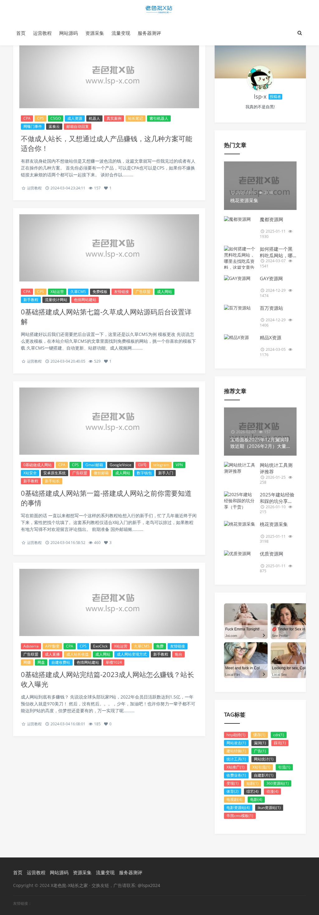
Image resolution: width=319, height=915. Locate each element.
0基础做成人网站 (37, 464)
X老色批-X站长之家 (70, 885)
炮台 (178, 654)
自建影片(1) (264, 775)
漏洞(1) (260, 742)
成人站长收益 (77, 654)
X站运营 (57, 291)
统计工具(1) (236, 759)
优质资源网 (271, 553)
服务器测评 (149, 33)
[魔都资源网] (239, 219)
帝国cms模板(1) (239, 815)
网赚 (27, 662)
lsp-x (260, 96)
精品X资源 (270, 337)
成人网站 (164, 291)
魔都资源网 (271, 219)
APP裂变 (52, 646)
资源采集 (94, 33)
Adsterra (31, 646)
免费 (160, 646)
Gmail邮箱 (94, 464)
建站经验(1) (236, 751)
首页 (21, 33)
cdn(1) (278, 734)
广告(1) (260, 751)
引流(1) (284, 767)
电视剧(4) (234, 799)
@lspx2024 (149, 885)
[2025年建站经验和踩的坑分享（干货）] (239, 500)
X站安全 (30, 473)
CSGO (55, 118)
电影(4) (256, 799)
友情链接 (121, 291)
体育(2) (232, 791)
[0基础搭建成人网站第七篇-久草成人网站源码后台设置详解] (109, 247)
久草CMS (78, 291)
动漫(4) (272, 791)
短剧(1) (252, 783)
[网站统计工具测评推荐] (239, 468)
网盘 (41, 662)
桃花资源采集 (274, 524)
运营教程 (42, 33)
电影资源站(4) (238, 807)
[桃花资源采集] (239, 524)
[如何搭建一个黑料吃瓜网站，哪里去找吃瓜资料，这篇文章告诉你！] (239, 261)
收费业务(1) (236, 775)
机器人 (94, 118)
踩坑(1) (280, 742)
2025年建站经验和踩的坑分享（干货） (277, 501)
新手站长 (52, 481)
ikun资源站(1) (269, 807)
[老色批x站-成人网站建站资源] (159, 10)
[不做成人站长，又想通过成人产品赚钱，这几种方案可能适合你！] (109, 74)
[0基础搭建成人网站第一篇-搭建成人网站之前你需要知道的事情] (109, 421)
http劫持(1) (235, 734)
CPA (27, 118)
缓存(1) (259, 734)
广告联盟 (143, 291)
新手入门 (165, 473)
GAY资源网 (271, 278)
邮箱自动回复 (77, 126)
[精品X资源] (239, 337)
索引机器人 (159, 118)
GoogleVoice (120, 464)
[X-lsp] (260, 78)
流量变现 (121, 33)
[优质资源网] (239, 553)
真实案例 (114, 118)
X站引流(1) (261, 767)
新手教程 (30, 299)
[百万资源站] (239, 308)
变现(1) (232, 783)
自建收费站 (60, 662)
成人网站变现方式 (132, 654)
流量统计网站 (56, 299)
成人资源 (74, 118)
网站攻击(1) (236, 742)
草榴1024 (114, 662)
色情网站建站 (85, 299)
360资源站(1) (277, 783)
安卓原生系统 (54, 473)
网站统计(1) (264, 759)
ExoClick (100, 646)
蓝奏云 (54, 126)
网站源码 (68, 33)
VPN (179, 464)
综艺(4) (252, 791)
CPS (40, 118)
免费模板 (100, 291)
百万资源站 (271, 308)
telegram (161, 464)
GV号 (142, 464)
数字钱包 (144, 473)
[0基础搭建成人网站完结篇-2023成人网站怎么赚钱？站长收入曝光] (109, 602)
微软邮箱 (101, 473)
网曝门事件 (32, 126)
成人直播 (52, 654)
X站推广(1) (235, 767)
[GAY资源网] (239, 278)
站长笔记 (135, 118)
